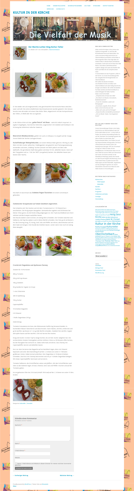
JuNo (99, 221)
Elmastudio (45, 484)
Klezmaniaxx (116, 221)
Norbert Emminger (114, 230)
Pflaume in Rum (109, 236)
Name (17, 443)
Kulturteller (23, 403)
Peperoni (103, 236)
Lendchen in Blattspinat (106, 228)
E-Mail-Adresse (20, 450)
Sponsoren (96, 5)
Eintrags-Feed (99, 268)
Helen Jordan (106, 217)
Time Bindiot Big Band (109, 242)
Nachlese (97, 189)
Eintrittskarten (108, 5)
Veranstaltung (99, 199)
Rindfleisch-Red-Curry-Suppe (106, 237)
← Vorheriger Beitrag (20, 475)
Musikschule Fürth (104, 230)
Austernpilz (112, 209)
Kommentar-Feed (100, 270)
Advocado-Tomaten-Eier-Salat (102, 209)
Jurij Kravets (104, 221)
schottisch (98, 239)
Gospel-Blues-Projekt (104, 215)
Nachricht (18, 425)
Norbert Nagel (99, 231)
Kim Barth (109, 221)
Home (48, 5)
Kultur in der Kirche (31, 12)
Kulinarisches (99, 179)
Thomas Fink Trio (110, 241)
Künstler (97, 186)
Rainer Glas (117, 236)
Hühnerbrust (114, 217)
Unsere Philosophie (59, 5)
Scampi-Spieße (117, 237)
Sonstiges (98, 196)
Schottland (104, 239)
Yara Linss (107, 245)
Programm (98, 191)
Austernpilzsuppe (99, 211)
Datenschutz (60, 9)
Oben (14, 486)
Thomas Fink (99, 241)
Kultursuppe (100, 227)
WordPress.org (99, 272)
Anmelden (98, 265)
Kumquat (97, 228)
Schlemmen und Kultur (101, 194)
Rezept (97, 237)
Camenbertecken (109, 211)
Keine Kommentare (54, 49)
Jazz (96, 221)
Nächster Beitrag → (67, 475)
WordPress (28, 484)
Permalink (29, 403)
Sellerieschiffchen (111, 239)
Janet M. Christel (113, 219)
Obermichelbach (104, 233)
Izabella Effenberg (100, 219)
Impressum (50, 9)
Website (17, 457)
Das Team (87, 5)
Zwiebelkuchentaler (115, 245)
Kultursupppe (101, 181)
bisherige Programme (75, 5)
